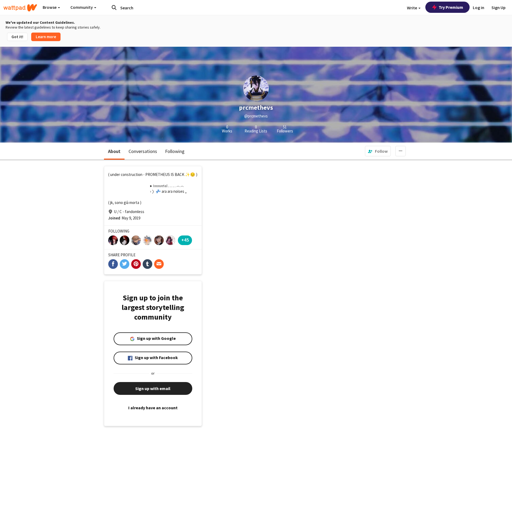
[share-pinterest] (136, 264)
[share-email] (159, 264)
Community (82, 7)
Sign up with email (152, 388)
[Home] (20, 8)
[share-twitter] (124, 264)
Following (175, 151)
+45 (185, 240)
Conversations (143, 151)
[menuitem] (378, 151)
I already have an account (153, 407)
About (114, 151)
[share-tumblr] (147, 264)
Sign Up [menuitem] (498, 7)
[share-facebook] (113, 264)
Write (412, 7)
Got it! (17, 36)
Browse (50, 7)
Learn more (46, 36)
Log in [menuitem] (478, 7)
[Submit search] (114, 7)
